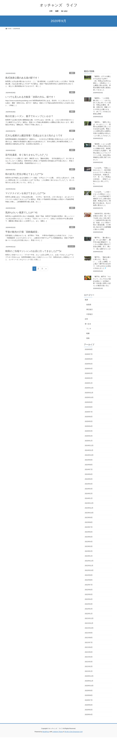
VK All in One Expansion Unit (73, 732)
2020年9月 (89, 690)
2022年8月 (89, 580)
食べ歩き (88, 324)
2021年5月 (89, 652)
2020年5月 (89, 710)
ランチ (71, 246)
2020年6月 (89, 705)
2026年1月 (89, 383)
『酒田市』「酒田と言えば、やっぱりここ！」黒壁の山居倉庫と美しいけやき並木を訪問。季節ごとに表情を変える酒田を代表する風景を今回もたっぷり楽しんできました (102, 129)
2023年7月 (89, 527)
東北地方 (89, 309)
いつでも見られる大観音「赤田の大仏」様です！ (30, 97)
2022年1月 (89, 614)
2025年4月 (89, 426)
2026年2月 (89, 378)
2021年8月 (89, 637)
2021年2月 (89, 666)
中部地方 (89, 314)
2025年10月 (89, 397)
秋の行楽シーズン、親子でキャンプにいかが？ (29, 116)
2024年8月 (89, 465)
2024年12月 (89, 445)
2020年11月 (89, 681)
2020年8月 (89, 695)
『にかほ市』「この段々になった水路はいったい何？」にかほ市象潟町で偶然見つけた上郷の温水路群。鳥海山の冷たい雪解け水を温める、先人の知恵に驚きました (102, 198)
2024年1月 (89, 498)
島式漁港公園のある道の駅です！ (22, 77)
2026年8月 (89, 349)
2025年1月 (89, 441)
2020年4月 (89, 714)
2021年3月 (89, 662)
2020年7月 (89, 700)
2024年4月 (89, 484)
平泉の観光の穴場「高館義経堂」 (22, 232)
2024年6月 (89, 474)
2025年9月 (89, 402)
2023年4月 (89, 541)
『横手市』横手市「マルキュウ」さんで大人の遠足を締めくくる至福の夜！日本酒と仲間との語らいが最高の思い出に (102, 281)
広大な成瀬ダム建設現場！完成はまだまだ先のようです (33, 135)
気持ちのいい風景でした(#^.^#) (21, 212)
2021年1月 (89, 671)
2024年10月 (89, 455)
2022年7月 (89, 585)
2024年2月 (89, 493)
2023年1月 (89, 556)
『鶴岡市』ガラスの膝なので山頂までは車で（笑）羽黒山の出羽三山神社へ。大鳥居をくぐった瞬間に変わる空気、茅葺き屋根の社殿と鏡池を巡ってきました (102, 83)
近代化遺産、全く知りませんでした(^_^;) (26, 155)
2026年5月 (89, 364)
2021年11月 (89, 623)
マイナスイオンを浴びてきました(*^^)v (25, 193)
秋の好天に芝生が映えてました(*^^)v (24, 174)
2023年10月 (89, 513)
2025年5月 (89, 421)
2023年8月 (89, 522)
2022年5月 (89, 594)
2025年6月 (89, 417)
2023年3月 (89, 546)
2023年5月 (89, 537)
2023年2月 (89, 551)
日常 (86, 319)
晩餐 (88, 333)
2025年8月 (89, 407)
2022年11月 (89, 565)
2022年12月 (89, 561)
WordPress (45, 732)
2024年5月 (89, 479)
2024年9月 (89, 460)
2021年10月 (89, 628)
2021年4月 (89, 657)
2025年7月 (89, 412)
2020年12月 (89, 676)
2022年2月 (89, 609)
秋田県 (88, 305)
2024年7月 (89, 469)
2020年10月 (89, 686)
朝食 (88, 338)
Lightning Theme (57, 732)
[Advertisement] (58, 47)
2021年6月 (89, 647)
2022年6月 (89, 590)
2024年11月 (89, 450)
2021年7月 (89, 642)
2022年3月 (89, 604)
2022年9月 (89, 575)
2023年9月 (89, 517)
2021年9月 (89, 633)
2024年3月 (89, 489)
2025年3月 (89, 431)
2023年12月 (89, 503)
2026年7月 (89, 354)
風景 (72, 73)
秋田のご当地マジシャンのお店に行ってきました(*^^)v (33, 251)
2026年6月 (89, 359)
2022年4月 (89, 599)
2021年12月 (89, 618)
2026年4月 (89, 368)
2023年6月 (89, 532)
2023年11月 (89, 508)
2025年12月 (89, 388)
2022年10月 (89, 570)
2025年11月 (89, 393)
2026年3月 (89, 373)
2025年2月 (89, 436)
